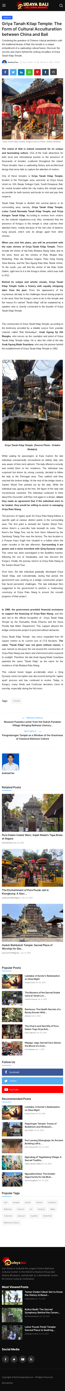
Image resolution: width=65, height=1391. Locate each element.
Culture (20, 1209)
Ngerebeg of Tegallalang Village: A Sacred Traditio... (43, 1159)
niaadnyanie (30, 1298)
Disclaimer (7, 1382)
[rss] (31, 1359)
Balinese (8, 1209)
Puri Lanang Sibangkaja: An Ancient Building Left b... (44, 1142)
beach (28, 1202)
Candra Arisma (31, 999)
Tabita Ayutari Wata (33, 1163)
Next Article (30, 731)
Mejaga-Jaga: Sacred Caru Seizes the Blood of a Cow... (43, 1044)
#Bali (52, 1209)
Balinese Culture (11, 1222)
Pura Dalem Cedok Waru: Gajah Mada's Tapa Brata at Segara (32, 836)
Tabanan (8, 1215)
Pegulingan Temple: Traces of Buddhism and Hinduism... (40, 1125)
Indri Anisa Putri (31, 1147)
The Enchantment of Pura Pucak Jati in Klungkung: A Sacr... (25, 891)
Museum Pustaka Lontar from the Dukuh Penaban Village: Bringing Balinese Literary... (32, 723)
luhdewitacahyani (32, 1316)
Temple (16, 700)
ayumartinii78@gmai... (11, 953)
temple (16, 1202)
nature (39, 1202)
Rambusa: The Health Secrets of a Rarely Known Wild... (43, 1011)
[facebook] (5, 1359)
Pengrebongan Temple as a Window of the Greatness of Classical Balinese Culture (32, 737)
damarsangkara (31, 1180)
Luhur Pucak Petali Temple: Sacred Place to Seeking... (40, 1328)
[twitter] (14, 1359)
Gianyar (21, 1215)
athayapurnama (31, 1333)
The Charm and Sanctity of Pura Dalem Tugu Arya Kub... (42, 1027)
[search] (61, 5)
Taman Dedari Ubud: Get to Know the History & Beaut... (44, 1293)
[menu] (4, 5)
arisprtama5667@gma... (11, 898)
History (41, 1209)
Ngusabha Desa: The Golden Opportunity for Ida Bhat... (40, 1175)
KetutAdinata (7, 842)
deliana (28, 1016)
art (31, 1209)
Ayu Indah (29, 1130)
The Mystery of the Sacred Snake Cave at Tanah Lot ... (42, 994)
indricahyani (30, 1049)
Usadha (34, 1215)
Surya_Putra (30, 982)
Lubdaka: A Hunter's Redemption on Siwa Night (42, 977)
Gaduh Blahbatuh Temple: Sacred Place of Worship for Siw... (27, 947)
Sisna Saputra (30, 1032)
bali (5, 1202)
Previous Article (34, 718)
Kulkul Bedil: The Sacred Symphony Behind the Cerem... (42, 1311)
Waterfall (47, 1215)
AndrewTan (8, 773)
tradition (52, 1202)
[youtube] (22, 1359)
